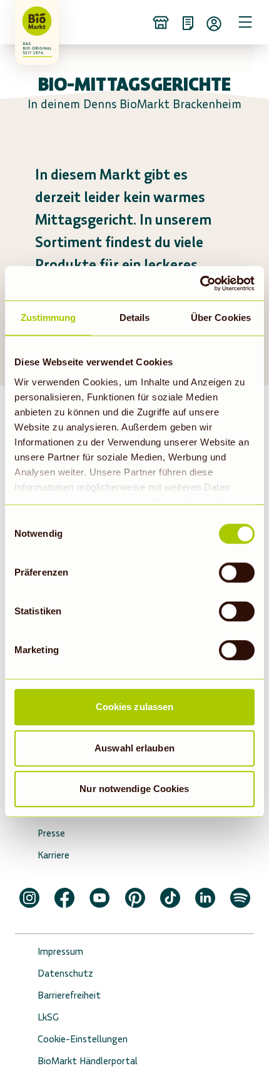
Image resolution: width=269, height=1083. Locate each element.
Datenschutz (65, 973)
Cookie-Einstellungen (83, 1039)
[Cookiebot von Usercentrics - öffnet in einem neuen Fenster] (200, 283)
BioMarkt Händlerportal (88, 1061)
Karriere (53, 855)
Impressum (60, 951)
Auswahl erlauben (134, 748)
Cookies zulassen (135, 706)
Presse (51, 833)
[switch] (237, 572)
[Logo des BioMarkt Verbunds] (32, 22)
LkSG (48, 1017)
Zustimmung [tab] (48, 317)
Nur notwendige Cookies (134, 788)
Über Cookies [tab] (221, 317)
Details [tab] (134, 317)
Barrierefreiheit (69, 995)
